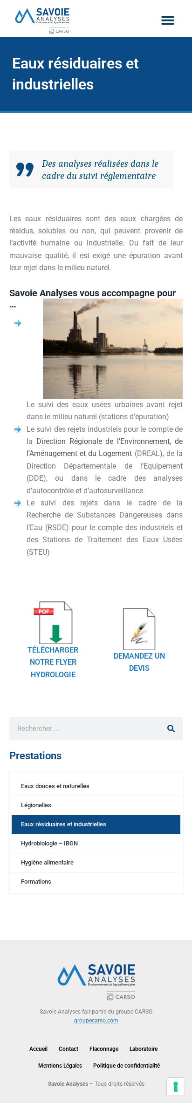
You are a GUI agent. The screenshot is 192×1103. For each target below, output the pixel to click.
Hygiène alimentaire (47, 862)
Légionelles (36, 805)
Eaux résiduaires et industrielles (63, 824)
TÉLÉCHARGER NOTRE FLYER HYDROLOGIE (52, 662)
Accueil (38, 1049)
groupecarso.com (96, 1020)
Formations (36, 881)
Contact (68, 1049)
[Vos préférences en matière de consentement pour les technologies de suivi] (176, 1087)
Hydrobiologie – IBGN (49, 843)
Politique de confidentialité (126, 1065)
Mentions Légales (60, 1065)
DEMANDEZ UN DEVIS (139, 662)
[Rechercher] (171, 728)
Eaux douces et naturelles (55, 786)
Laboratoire (144, 1049)
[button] (167, 19)
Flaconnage (103, 1049)
